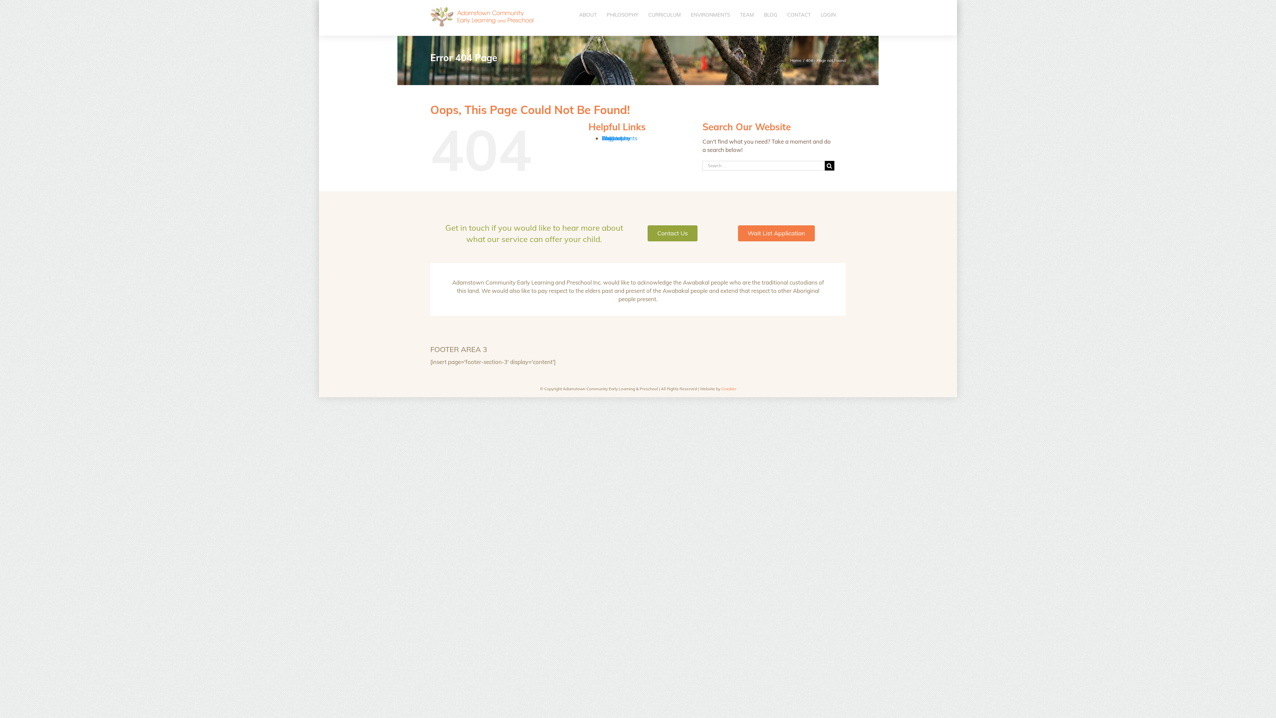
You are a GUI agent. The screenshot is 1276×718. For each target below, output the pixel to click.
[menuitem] (588, 15)
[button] (672, 233)
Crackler (728, 388)
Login (609, 138)
